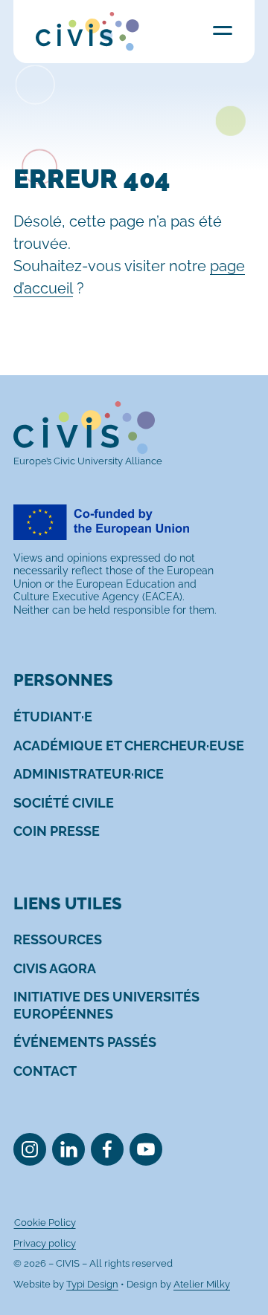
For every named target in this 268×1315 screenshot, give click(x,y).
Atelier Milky (201, 1284)
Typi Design (92, 1284)
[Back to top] (233, 1280)
